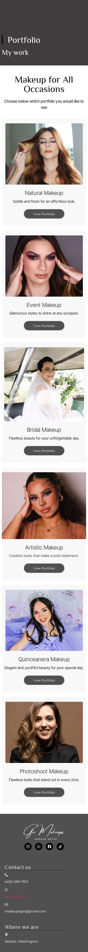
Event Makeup (44, 305)
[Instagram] (28, 846)
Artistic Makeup (44, 547)
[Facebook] (49, 846)
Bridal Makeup (44, 429)
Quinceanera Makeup (44, 659)
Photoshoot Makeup (44, 771)
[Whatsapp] (38, 846)
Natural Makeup (44, 193)
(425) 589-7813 (16, 896)
